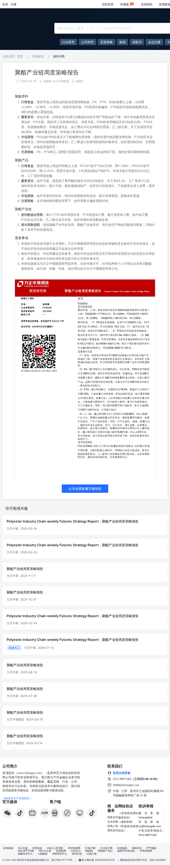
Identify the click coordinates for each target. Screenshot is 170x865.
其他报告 (38, 56)
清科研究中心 (59, 853)
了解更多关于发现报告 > (17, 798)
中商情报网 (146, 850)
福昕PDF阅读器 (126, 850)
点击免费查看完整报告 (85, 489)
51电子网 (90, 847)
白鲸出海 (92, 853)
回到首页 (108, 4)
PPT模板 (151, 847)
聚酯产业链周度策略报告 (47, 72)
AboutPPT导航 (26, 850)
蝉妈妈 (89, 850)
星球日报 (77, 853)
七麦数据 (42, 853)
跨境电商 (122, 847)
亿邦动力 (76, 850)
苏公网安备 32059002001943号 (98, 860)
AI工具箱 (23, 847)
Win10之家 (45, 850)
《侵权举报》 (126, 822)
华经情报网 (74, 847)
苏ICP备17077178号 (62, 860)
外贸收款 (37, 847)
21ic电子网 (106, 847)
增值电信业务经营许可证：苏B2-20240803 (143, 860)
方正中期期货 (61, 81)
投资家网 (61, 850)
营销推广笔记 (105, 850)
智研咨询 (137, 847)
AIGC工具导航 (55, 847)
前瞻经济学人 (25, 853)
